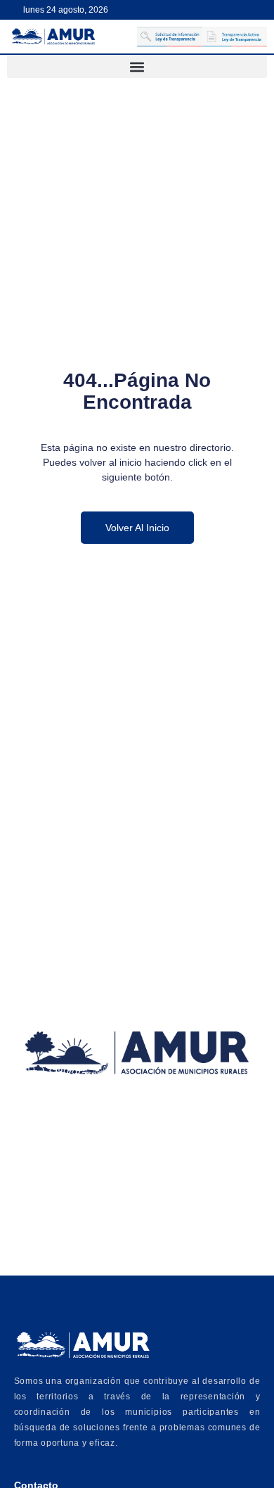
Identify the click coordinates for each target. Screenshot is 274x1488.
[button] (137, 66)
